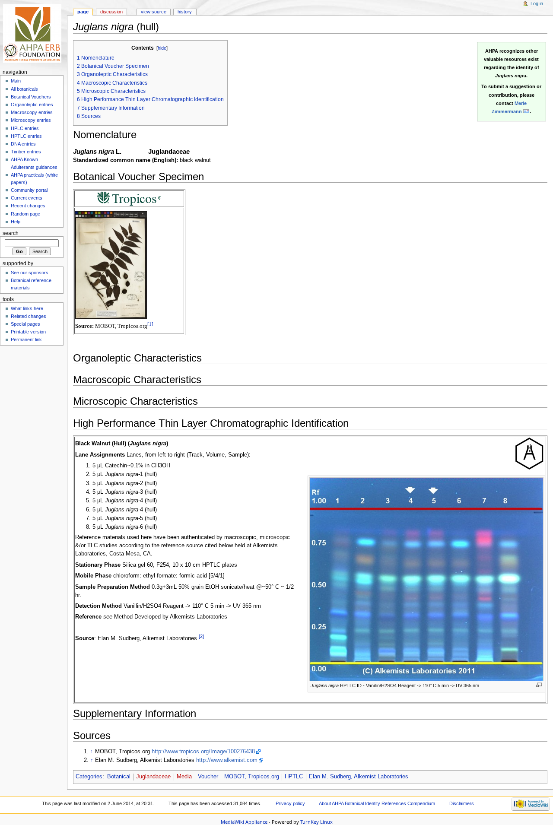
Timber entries (26, 151)
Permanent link (26, 339)
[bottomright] (129, 198)
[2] (201, 636)
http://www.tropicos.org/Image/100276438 (203, 752)
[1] (150, 324)
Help (15, 221)
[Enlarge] (539, 684)
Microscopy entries (31, 120)
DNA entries (23, 143)
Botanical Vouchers (31, 96)
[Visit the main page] (33, 33)
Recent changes (28, 205)
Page (83, 11)
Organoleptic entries (32, 104)
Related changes (28, 316)
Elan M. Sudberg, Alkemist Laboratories (358, 777)
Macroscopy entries (32, 112)
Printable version (28, 331)
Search (11, 233)
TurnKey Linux (316, 822)
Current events (26, 197)
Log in (537, 3)
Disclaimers (461, 803)
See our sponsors (29, 272)
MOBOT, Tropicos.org (251, 777)
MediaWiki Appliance (244, 822)
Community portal (29, 190)
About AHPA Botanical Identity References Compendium (377, 803)
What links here (27, 308)
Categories (89, 777)
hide (162, 48)
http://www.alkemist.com (226, 760)
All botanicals (24, 89)
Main (16, 80)
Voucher (208, 777)
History (185, 11)
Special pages (25, 324)
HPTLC (294, 777)
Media (184, 777)
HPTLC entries (26, 136)
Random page (25, 213)
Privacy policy (290, 803)
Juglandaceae (153, 777)
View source (153, 11)
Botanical (118, 777)
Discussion (111, 11)
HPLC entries (25, 128)
